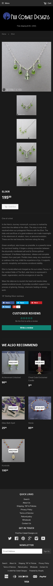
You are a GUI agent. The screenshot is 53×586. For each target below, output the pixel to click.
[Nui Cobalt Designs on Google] (30, 539)
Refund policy (26, 516)
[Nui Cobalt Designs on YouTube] (43, 539)
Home (4, 34)
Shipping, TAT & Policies (26, 506)
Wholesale (26, 519)
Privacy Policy (26, 509)
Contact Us (26, 523)
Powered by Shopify (36, 570)
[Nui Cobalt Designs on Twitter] (10, 539)
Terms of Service (26, 513)
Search (26, 499)
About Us (26, 502)
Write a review (26, 327)
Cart (49, 3)
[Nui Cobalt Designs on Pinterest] (23, 539)
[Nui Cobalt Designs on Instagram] (36, 539)
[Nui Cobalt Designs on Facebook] (16, 539)
